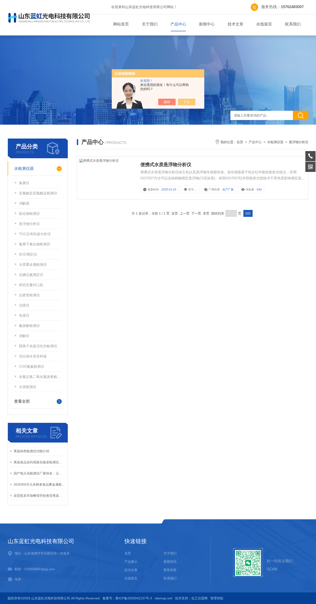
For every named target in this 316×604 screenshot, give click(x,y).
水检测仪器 (24, 168)
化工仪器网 (199, 598)
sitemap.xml (163, 598)
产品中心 (178, 24)
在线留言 (264, 24)
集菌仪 (24, 183)
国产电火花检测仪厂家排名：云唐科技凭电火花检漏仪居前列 (39, 473)
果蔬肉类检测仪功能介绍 (31, 451)
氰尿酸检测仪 (29, 326)
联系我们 (293, 24)
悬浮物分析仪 (29, 224)
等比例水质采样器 (33, 356)
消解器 (24, 203)
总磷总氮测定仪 (31, 275)
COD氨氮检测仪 (31, 366)
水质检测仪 (27, 387)
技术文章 (235, 24)
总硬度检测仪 (29, 295)
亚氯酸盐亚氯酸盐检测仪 (38, 193)
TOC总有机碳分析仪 (35, 234)
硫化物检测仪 (29, 213)
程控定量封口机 (31, 285)
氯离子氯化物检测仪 (34, 244)
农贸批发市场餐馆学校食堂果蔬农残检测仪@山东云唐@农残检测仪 (39, 495)
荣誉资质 (170, 570)
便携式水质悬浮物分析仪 (165, 164)
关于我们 (150, 24)
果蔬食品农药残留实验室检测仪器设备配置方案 (39, 462)
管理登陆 (216, 598)
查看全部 (22, 401)
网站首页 (121, 24)
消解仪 (24, 336)
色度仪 (24, 315)
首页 (240, 142)
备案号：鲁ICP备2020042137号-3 (127, 598)
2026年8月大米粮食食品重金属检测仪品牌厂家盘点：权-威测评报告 (39, 484)
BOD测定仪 (28, 254)
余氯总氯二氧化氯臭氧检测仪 (40, 377)
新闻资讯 (170, 561)
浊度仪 (24, 305)
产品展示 (130, 561)
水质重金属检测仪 (33, 264)
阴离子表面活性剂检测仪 (38, 346)
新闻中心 (207, 24)
